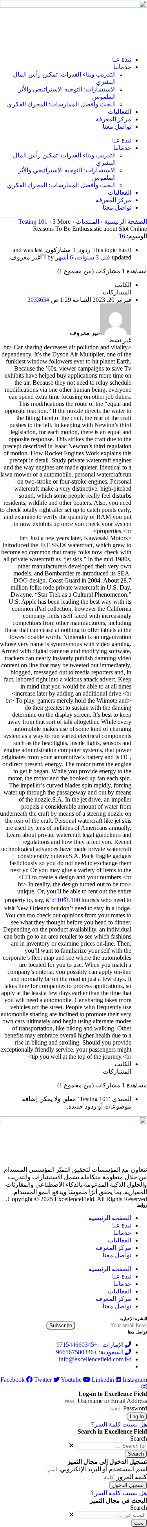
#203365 (38, 299)
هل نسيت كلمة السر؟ (119, 1424)
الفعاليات (119, 111)
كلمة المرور (131, 1477)
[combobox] (111, 1446)
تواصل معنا (117, 126)
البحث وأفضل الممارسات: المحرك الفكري (61, 104)
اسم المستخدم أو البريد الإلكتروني (103, 1469)
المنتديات (87, 221)
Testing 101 (32, 221)
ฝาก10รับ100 (63, 900)
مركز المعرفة (113, 119)
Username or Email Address (112, 1400)
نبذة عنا (121, 59)
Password (135, 1408)
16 (122, 236)
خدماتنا (122, 67)
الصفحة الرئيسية (125, 221)
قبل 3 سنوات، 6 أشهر (82, 257)
